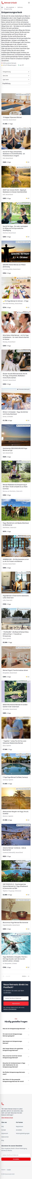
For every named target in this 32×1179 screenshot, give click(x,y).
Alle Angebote (10, 7)
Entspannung (8, 9)
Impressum (4, 1133)
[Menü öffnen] (29, 2)
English (9, 1169)
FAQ (2, 1126)
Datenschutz (5, 1137)
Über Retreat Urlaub (7, 1117)
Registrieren (19, 1126)
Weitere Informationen (9, 1009)
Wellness (20, 7)
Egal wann (6, 79)
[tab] (11, 148)
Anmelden (19, 1130)
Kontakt (3, 1130)
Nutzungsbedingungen (23, 1133)
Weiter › (24, 976)
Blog (2, 1140)
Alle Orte (5, 75)
